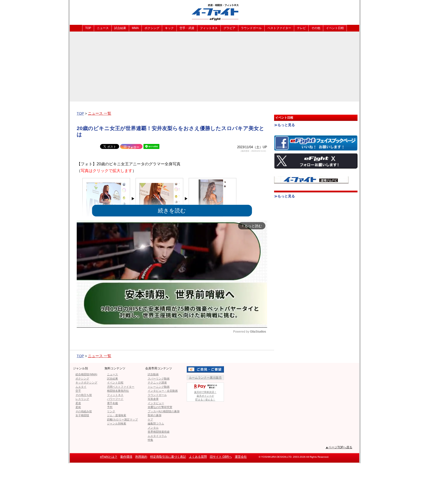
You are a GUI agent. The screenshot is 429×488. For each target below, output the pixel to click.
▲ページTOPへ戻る (338, 447)
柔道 (78, 403)
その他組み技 (83, 411)
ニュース (103, 28)
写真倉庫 (153, 398)
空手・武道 (186, 28)
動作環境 (126, 456)
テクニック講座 (157, 382)
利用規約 (141, 456)
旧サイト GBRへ (221, 456)
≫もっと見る (284, 125)
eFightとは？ (108, 456)
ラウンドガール (251, 28)
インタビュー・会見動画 (163, 390)
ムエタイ (80, 386)
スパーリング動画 (159, 378)
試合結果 (120, 28)
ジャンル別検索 (116, 423)
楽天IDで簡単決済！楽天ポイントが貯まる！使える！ (205, 396)
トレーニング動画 (159, 386)
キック (169, 28)
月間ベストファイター (120, 386)
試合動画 (153, 374)
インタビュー (156, 403)
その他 (315, 28)
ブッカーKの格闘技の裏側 (163, 411)
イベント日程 (335, 28)
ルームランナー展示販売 (205, 377)
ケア (150, 419)
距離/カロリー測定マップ (122, 419)
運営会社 (241, 456)
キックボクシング (86, 382)
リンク (111, 411)
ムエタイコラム (157, 435)
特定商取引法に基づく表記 (168, 456)
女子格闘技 (82, 415)
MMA (135, 28)
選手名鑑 (112, 403)
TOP (88, 28)
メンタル (153, 427)
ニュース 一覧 (99, 113)
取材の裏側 (154, 415)
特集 (150, 439)
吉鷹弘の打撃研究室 (160, 407)
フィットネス (209, 28)
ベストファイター (279, 28)
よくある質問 (198, 456)
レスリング (82, 398)
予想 (109, 407)
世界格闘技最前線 (159, 431)
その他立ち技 (83, 394)
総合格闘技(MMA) (86, 374)
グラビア (229, 28)
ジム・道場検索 (116, 415)
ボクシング (151, 28)
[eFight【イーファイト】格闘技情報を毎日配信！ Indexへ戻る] (214, 12)
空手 (78, 390)
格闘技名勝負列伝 (118, 390)
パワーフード (115, 398)
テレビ (301, 28)
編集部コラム (156, 423)
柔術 (78, 407)
